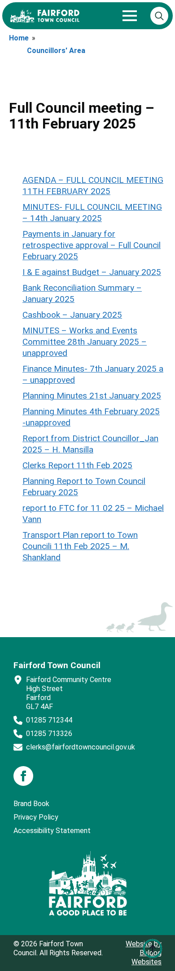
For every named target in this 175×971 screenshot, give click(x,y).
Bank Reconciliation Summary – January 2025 (82, 293)
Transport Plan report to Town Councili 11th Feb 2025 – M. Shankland (80, 546)
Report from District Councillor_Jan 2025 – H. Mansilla (90, 444)
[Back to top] (152, 948)
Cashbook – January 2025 (72, 315)
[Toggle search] (159, 16)
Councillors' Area (56, 50)
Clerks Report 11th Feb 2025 (77, 465)
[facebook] (23, 776)
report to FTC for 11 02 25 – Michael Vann (93, 513)
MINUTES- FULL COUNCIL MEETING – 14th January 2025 (92, 212)
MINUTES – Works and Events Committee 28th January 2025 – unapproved (84, 341)
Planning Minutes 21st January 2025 (91, 395)
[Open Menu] (129, 16)
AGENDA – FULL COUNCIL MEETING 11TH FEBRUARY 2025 (92, 185)
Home (19, 38)
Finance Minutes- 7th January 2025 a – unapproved (92, 374)
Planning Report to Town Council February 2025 (83, 486)
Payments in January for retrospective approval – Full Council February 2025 (91, 245)
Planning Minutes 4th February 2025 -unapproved (91, 417)
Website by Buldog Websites (144, 953)
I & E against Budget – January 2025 (91, 272)
